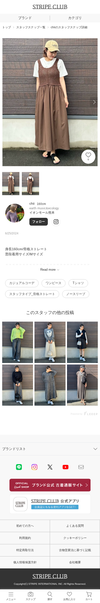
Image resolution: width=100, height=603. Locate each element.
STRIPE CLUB (50, 7)
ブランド (25, 18)
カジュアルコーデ (21, 283)
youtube (65, 467)
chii (31, 203)
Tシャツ (78, 283)
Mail (81, 467)
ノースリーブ (75, 294)
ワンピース (53, 283)
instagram (34, 467)
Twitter (50, 467)
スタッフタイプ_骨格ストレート (32, 294)
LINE (19, 467)
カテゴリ (75, 18)
